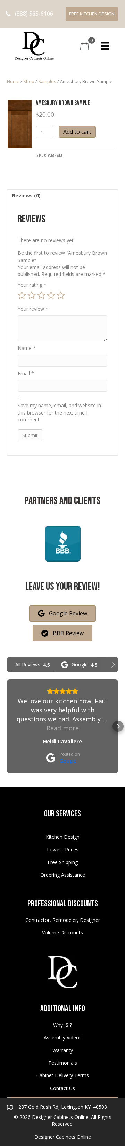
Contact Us (62, 1088)
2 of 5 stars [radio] (31, 295)
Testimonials (62, 1062)
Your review (33, 308)
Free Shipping (63, 862)
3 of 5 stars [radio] (41, 295)
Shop (28, 81)
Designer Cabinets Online (62, 1136)
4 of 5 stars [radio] (51, 295)
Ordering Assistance (62, 874)
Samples (47, 81)
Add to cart (77, 132)
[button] (29, 13)
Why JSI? (62, 1025)
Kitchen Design (63, 837)
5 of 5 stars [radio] (61, 295)
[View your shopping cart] (84, 45)
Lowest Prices (62, 849)
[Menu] (105, 46)
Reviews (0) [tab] (26, 195)
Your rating (32, 284)
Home (13, 81)
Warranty (62, 1050)
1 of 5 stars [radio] (22, 295)
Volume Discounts (62, 932)
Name (27, 348)
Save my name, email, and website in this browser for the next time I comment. (59, 412)
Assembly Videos (63, 1037)
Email (26, 373)
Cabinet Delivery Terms (62, 1075)
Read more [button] (63, 728)
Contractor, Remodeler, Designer (62, 920)
